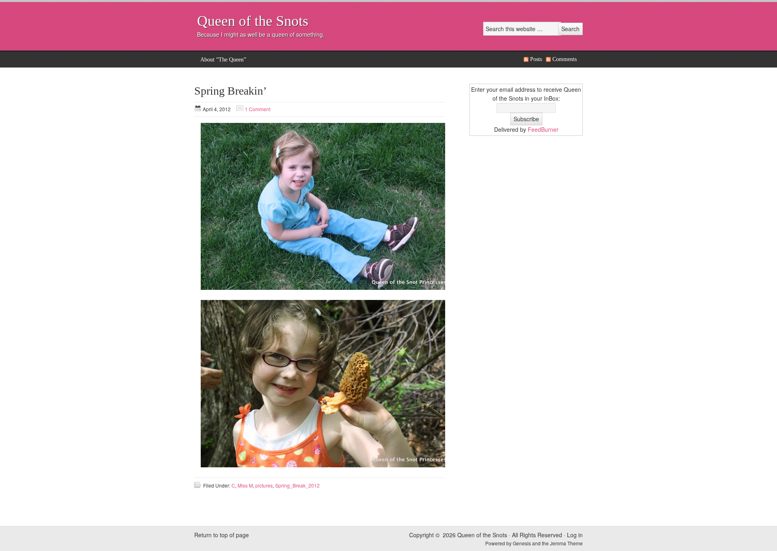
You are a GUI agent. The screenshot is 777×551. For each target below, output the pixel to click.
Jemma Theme (566, 543)
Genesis (522, 543)
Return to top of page (221, 535)
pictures (264, 485)
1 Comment (257, 109)
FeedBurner (543, 129)
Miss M (245, 485)
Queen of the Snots (252, 21)
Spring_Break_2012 (297, 485)
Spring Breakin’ (230, 90)
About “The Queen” (223, 60)
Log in (575, 535)
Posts (536, 59)
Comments (564, 59)
